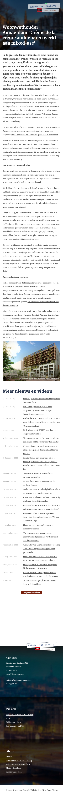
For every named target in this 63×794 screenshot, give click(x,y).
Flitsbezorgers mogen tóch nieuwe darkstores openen (37, 527)
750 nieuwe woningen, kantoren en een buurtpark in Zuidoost (39, 582)
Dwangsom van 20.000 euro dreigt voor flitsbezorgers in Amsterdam (40, 566)
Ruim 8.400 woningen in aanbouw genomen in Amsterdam (41, 400)
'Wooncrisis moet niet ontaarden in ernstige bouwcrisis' (38, 475)
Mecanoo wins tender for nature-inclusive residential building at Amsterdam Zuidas (41, 440)
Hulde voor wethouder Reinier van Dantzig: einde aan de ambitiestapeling (41, 499)
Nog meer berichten (31, 592)
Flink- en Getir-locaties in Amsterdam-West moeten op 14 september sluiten (40, 558)
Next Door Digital (49, 790)
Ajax (8, 718)
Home (9, 756)
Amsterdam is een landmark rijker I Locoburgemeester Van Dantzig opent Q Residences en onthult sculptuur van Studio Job (41, 463)
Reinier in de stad (13, 771)
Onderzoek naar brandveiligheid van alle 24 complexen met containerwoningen (41, 491)
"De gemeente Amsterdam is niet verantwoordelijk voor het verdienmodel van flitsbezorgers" (40, 537)
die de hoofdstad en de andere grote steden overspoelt (34, 134)
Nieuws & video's (13, 768)
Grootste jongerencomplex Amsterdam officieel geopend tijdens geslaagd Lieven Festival (40, 450)
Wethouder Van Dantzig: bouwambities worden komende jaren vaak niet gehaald (40, 574)
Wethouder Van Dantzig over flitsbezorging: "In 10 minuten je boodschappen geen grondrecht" (41, 548)
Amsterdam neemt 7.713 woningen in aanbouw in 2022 (39, 483)
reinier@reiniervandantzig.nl (19, 680)
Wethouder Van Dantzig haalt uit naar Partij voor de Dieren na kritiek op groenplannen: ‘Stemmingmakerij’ (41, 422)
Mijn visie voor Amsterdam (18, 764)
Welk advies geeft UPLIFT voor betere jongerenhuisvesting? (39, 432)
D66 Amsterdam (13, 722)
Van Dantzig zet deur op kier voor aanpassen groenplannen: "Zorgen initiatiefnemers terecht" (37, 410)
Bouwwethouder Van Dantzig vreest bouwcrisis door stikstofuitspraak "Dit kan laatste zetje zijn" (41, 517)
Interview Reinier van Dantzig (19, 760)
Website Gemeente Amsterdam (19, 714)
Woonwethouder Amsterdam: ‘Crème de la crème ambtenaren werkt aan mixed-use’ (41, 507)
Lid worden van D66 (15, 726)
